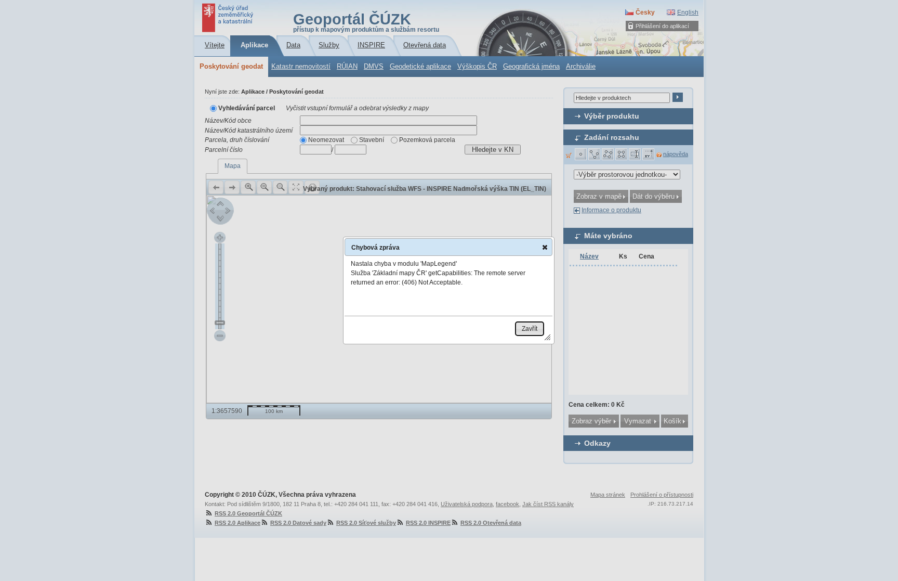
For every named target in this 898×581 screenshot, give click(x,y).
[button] (544, 247)
